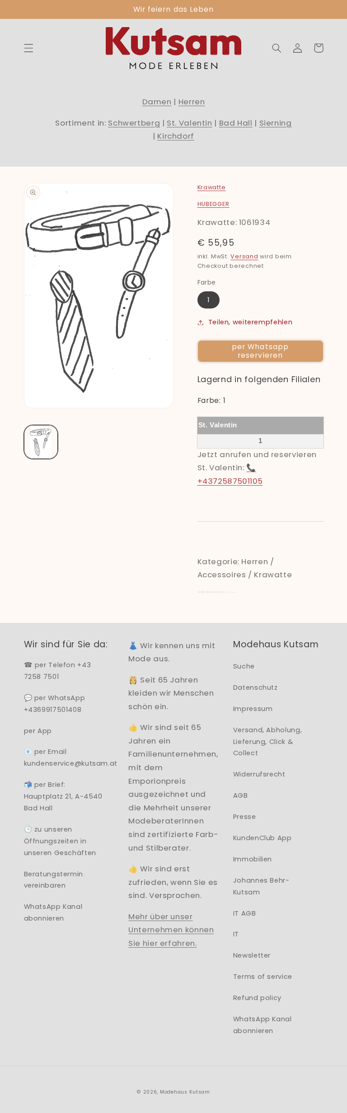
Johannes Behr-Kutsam (261, 886)
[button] (28, 47)
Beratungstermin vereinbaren (53, 880)
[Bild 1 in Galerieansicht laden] (41, 442)
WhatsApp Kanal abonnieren (53, 912)
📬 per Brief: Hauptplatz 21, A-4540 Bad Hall (63, 796)
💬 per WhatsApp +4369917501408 (54, 703)
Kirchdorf (175, 136)
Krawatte (211, 187)
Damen (157, 101)
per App (38, 730)
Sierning (275, 122)
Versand (244, 256)
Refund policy (257, 997)
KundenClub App (262, 837)
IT (236, 934)
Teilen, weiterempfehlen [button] (250, 322)
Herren (191, 101)
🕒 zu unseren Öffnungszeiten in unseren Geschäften (60, 841)
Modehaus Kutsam (185, 1092)
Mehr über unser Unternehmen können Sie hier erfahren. (171, 930)
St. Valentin (189, 122)
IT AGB (244, 913)
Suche (244, 666)
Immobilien (252, 859)
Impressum (253, 708)
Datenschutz (255, 687)
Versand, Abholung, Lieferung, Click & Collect (267, 741)
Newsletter (252, 955)
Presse (244, 816)
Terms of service (262, 976)
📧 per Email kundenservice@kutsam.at (71, 757)
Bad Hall (236, 122)
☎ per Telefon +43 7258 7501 (57, 670)
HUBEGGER (213, 204)
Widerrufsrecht (259, 774)
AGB (240, 795)
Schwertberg (134, 122)
